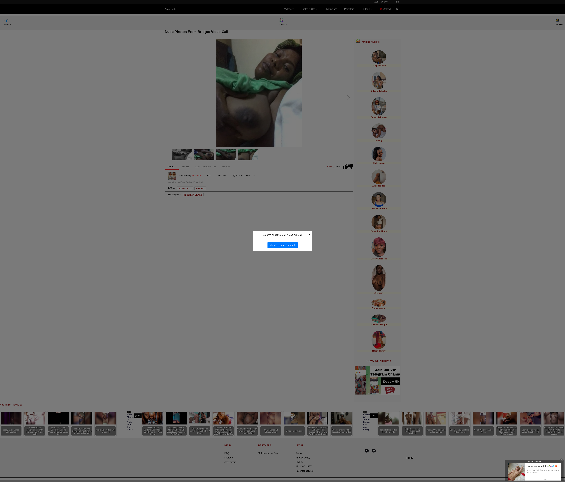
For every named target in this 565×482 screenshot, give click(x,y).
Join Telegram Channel (282, 245)
